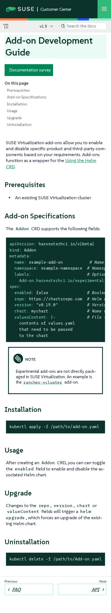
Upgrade (14, 117)
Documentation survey (30, 70)
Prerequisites (18, 90)
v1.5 (43, 26)
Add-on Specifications (26, 97)
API (95, 590)
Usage (12, 110)
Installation (17, 104)
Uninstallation (19, 124)
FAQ (16, 590)
